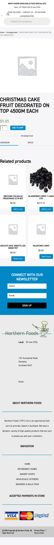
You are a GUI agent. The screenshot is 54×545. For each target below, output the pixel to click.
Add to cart (17, 127)
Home (2, 32)
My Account (40, 12)
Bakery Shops (27, 474)
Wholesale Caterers (27, 479)
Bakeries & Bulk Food (27, 484)
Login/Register (27, 16)
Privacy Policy (39, 530)
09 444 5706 (35, 7)
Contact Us (28, 12)
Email (21, 381)
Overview (5, 142)
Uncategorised (11, 32)
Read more (18, 258)
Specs (30, 142)
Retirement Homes (27, 469)
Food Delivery (14, 12)
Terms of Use (39, 533)
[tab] (34, 142)
